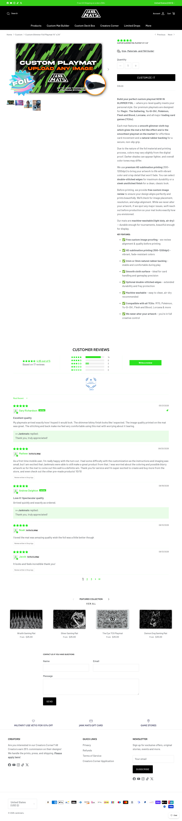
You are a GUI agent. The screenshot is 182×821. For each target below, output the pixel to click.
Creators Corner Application (98, 761)
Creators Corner (109, 25)
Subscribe (142, 769)
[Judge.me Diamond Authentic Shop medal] (91, 383)
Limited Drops (132, 25)
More (148, 25)
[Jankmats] (91, 13)
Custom (18, 34)
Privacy (87, 745)
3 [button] (91, 579)
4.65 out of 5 (43, 360)
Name (46, 661)
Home (9, 34)
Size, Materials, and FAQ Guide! (138, 50)
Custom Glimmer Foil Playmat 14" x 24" (42, 34)
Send (49, 701)
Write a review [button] (145, 362)
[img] (20, 405)
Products (36, 25)
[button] (124, 40)
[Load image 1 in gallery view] (59, 68)
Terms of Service (92, 755)
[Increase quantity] (136, 65)
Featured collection (91, 599)
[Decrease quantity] (120, 65)
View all (91, 603)
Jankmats (19, 813)
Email (96, 661)
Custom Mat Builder (58, 25)
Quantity (121, 59)
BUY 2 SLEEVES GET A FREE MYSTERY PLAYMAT (91, 3)
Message (48, 675)
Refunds (87, 750)
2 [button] (87, 579)
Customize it (146, 77)
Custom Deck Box (85, 25)
